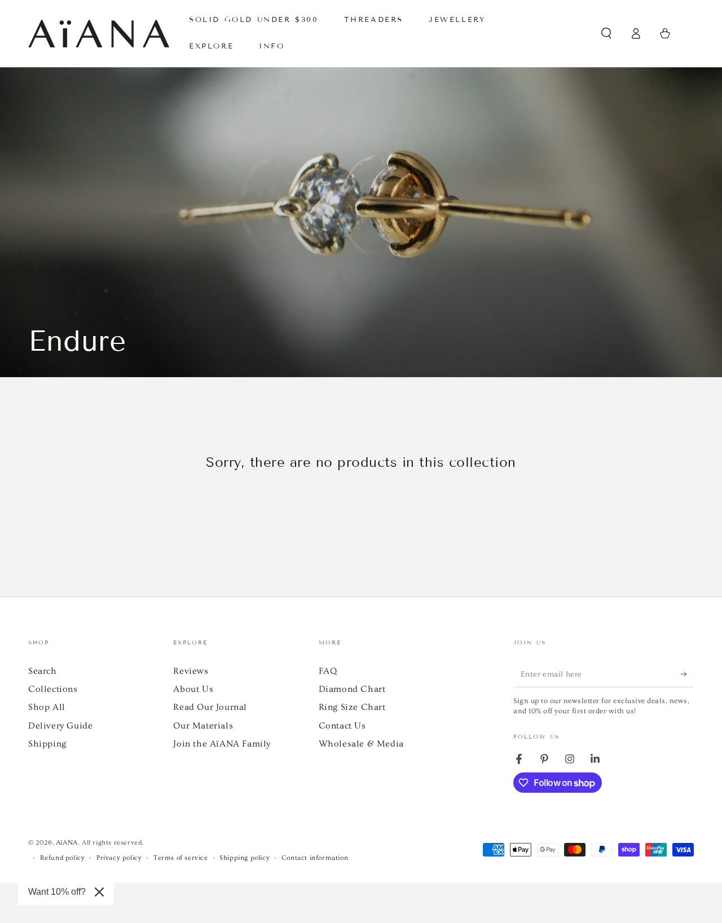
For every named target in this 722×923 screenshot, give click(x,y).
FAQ (328, 671)
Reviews (190, 671)
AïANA (67, 842)
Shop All (46, 707)
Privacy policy (119, 858)
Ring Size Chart (352, 707)
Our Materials (203, 726)
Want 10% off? (57, 891)
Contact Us (342, 726)
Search (42, 671)
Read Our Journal (210, 707)
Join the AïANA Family (222, 744)
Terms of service (180, 858)
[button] (606, 33)
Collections (53, 689)
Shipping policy (244, 858)
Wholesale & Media (361, 744)
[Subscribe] (687, 674)
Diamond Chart (352, 689)
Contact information (314, 858)
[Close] (99, 891)
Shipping (47, 744)
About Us (193, 689)
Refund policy (62, 858)
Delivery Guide (60, 726)
